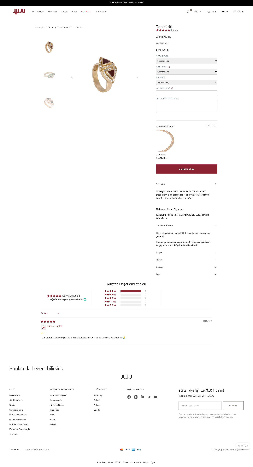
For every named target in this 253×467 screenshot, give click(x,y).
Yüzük (51, 27)
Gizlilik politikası (122, 462)
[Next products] (214, 125)
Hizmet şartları (136, 462)
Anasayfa (40, 27)
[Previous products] (208, 125)
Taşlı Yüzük (62, 27)
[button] (212, 12)
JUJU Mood (231, 449)
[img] (48, 321)
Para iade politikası (105, 462)
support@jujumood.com (37, 449)
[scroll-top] (246, 460)
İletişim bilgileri (149, 462)
